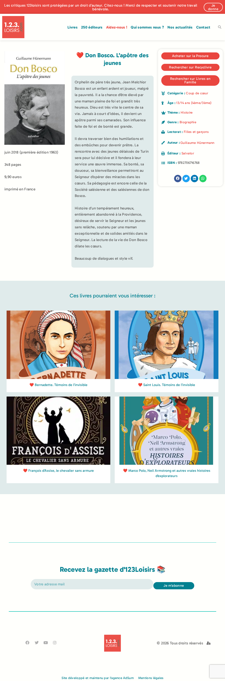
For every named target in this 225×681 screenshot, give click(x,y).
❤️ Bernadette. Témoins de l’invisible (58, 385)
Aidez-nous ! (116, 27)
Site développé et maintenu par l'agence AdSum (98, 678)
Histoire (186, 112)
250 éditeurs (92, 27)
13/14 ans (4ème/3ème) (193, 103)
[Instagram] (55, 642)
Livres (72, 27)
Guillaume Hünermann (197, 143)
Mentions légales (150, 678)
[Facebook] (27, 642)
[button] (220, 27)
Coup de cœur (197, 93)
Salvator (187, 153)
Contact (203, 27)
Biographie (188, 122)
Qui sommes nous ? (147, 27)
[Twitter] (36, 642)
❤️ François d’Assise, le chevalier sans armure (58, 470)
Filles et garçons (196, 132)
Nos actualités (179, 27)
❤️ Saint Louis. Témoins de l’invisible (166, 385)
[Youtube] (45, 642)
